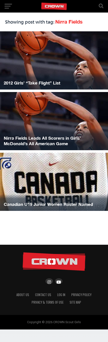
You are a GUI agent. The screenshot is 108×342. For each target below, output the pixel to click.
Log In (61, 294)
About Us (22, 294)
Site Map (75, 302)
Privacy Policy (81, 294)
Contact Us (43, 294)
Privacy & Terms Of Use (48, 302)
